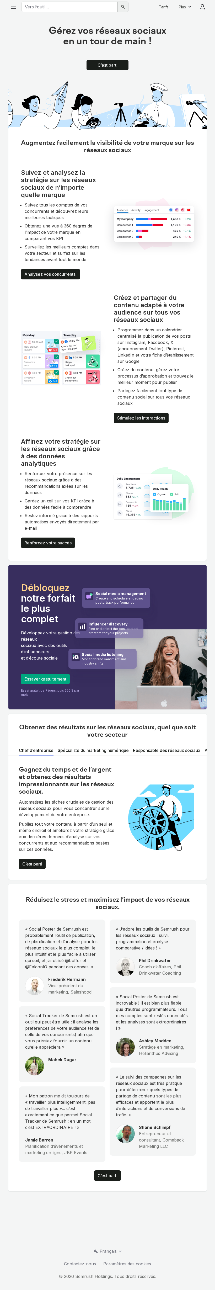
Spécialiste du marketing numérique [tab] (93, 750)
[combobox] (69, 7)
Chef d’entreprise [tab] (36, 750)
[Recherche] (122, 7)
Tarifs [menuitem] (164, 7)
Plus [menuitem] (182, 7)
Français (108, 1251)
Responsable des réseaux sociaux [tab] (166, 750)
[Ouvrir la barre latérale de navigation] (13, 7)
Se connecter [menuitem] (202, 7)
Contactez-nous (80, 1263)
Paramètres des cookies (127, 1263)
